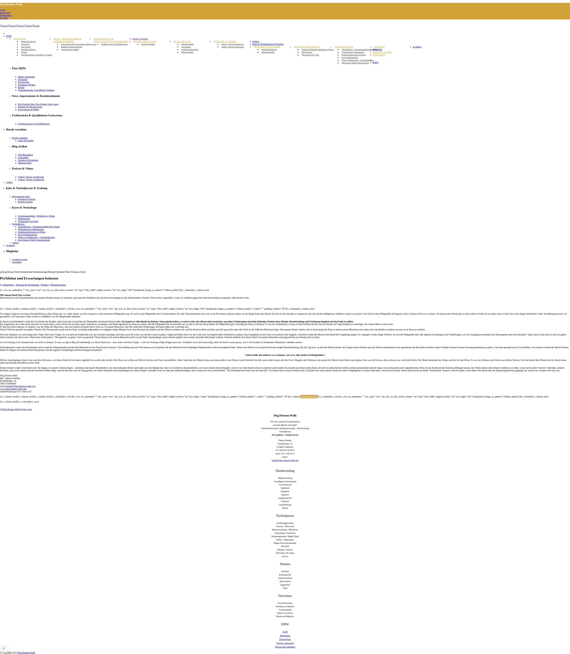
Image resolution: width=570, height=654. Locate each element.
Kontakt (4, 18)
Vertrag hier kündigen (285, 647)
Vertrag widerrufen (285, 643)
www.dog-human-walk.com (13, 389)
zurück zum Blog (309, 396)
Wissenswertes (58, 284)
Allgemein (8, 284)
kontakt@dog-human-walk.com (20, 386)
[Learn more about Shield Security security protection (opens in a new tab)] (5, 649)
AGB (2, 10)
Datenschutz (6, 15)
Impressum (5, 12)
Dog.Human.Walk (26, 652)
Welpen (45, 284)
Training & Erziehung (27, 284)
